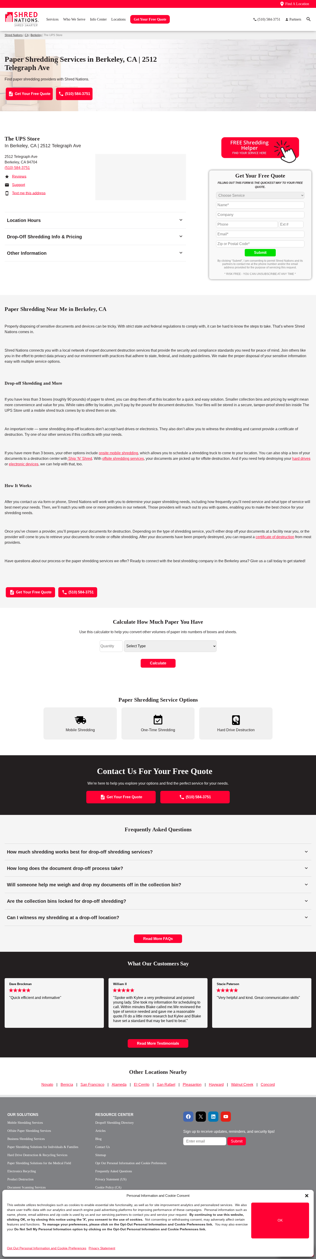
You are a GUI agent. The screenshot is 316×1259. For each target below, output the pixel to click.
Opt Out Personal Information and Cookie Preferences (46, 1248)
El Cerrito (141, 1085)
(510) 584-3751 (17, 168)
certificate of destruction (275, 537)
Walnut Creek (242, 1085)
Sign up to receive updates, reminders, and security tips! (229, 1131)
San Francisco (92, 1085)
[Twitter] (201, 1117)
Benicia (67, 1085)
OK (280, 1220)
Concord (268, 1085)
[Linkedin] (213, 1117)
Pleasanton (192, 1085)
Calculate (158, 663)
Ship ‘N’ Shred (79, 459)
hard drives (301, 459)
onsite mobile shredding (118, 453)
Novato (47, 1085)
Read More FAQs (158, 939)
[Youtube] (226, 1117)
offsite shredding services (123, 459)
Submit (260, 253)
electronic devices (23, 464)
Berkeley (36, 35)
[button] (306, 1195)
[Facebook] (188, 1117)
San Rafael (166, 1085)
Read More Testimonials (158, 1043)
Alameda (119, 1085)
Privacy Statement (102, 1248)
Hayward (216, 1085)
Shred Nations (14, 35)
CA (26, 35)
